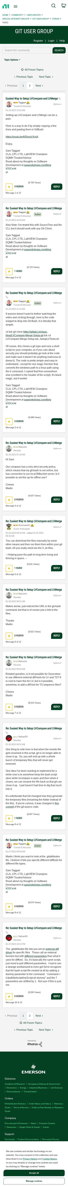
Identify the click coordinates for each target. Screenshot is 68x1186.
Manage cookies (34, 1181)
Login (51, 40)
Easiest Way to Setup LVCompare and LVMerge (32, 98)
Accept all (34, 1173)
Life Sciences (57, 1087)
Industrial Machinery (38, 1087)
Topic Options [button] (11, 59)
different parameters (36, 956)
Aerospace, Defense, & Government (44, 1083)
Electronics (12, 1087)
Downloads (10, 1139)
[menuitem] (53, 6)
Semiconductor (13, 1091)
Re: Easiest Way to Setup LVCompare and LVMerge (34, 208)
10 (16, 1002)
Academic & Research (15, 1083)
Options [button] (56, 104)
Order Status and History (40, 1103)
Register (38, 40)
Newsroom (11, 1126)
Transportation (30, 1091)
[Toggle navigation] (16, 6)
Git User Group (40, 18)
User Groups (34, 14)
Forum (55, 18)
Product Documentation (28, 1139)
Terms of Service (21, 1107)
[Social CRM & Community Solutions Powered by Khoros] (35, 1043)
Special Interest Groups (15, 18)
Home (5, 14)
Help (62, 40)
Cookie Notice (49, 1158)
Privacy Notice (30, 1158)
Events (46, 1126)
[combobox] (26, 50)
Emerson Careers (47, 1123)
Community (17, 14)
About (33, 1123)
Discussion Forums (50, 1139)
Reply (56, 186)
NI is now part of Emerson (16, 1123)
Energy (23, 1087)
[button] (9, 187)
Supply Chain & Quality (29, 1126)
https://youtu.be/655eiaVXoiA (22, 136)
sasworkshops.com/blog (37, 165)
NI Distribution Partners (15, 1103)
